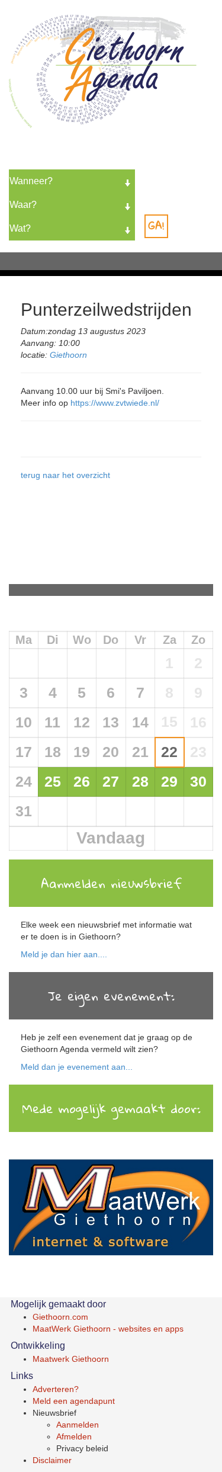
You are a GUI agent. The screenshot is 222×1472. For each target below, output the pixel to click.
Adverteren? (56, 1389)
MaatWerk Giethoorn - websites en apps (108, 1328)
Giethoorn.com (60, 1317)
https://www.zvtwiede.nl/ (114, 403)
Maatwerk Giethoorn (71, 1359)
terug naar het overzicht (65, 475)
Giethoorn (68, 355)
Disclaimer (52, 1460)
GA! (156, 225)
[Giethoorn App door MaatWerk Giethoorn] (111, 1208)
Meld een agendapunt (74, 1401)
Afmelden (74, 1436)
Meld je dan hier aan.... (64, 954)
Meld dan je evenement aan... (77, 1067)
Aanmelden (77, 1424)
